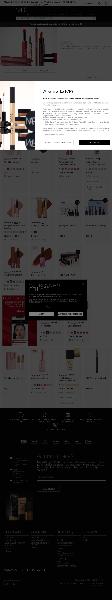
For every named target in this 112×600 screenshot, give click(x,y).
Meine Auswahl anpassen (58, 142)
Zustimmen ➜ (95, 142)
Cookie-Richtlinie (103, 130)
